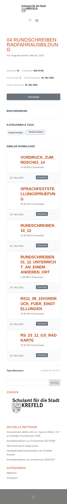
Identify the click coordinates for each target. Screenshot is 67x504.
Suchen (55, 382)
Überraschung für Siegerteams (22, 446)
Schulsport (12, 478)
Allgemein (12, 473)
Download (33, 96)
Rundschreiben (16, 133)
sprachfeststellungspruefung (37, 194)
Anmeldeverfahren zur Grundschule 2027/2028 (31, 441)
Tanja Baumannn (19, 55)
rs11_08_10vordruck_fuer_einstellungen (38, 303)
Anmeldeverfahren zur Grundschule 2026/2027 (31, 459)
